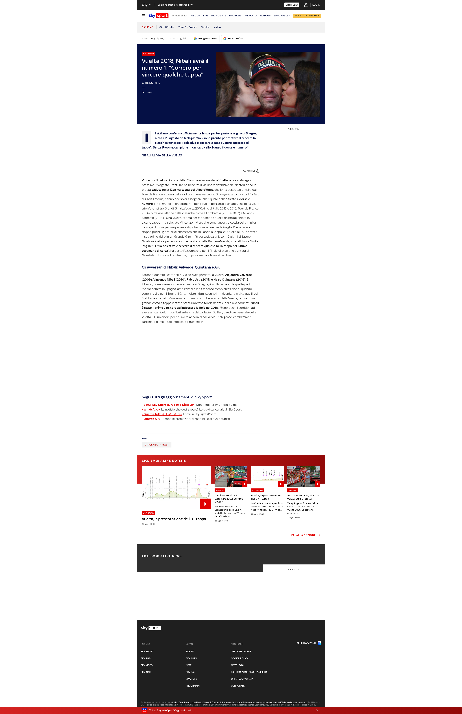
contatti (303, 702)
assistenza (292, 702)
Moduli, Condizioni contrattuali (186, 702)
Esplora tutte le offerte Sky (175, 4)
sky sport (147, 651)
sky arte (146, 672)
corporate (238, 685)
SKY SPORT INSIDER (307, 15)
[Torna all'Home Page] (158, 15)
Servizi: (189, 644)
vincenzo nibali (157, 444)
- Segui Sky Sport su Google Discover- (168, 405)
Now (189, 665)
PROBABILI (235, 15)
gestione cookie (241, 651)
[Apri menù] (143, 15)
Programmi (193, 685)
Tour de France (187, 27)
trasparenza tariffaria (275, 702)
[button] (225, 710)
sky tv (190, 651)
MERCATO (251, 15)
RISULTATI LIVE (199, 15)
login (316, 4)
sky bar (190, 672)
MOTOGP (265, 15)
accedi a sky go (306, 643)
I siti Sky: (145, 644)
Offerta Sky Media (242, 679)
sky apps (191, 658)
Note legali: (237, 644)
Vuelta (205, 27)
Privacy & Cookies (210, 702)
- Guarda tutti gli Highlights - (162, 414)
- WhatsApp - (151, 409)
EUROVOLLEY (282, 15)
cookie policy (239, 658)
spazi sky (191, 679)
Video (217, 27)
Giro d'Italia (166, 27)
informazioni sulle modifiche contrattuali (240, 702)
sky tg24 (146, 658)
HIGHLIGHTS (218, 15)
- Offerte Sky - (152, 419)
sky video (147, 665)
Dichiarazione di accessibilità (249, 672)
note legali (238, 665)
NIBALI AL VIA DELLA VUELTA (162, 155)
